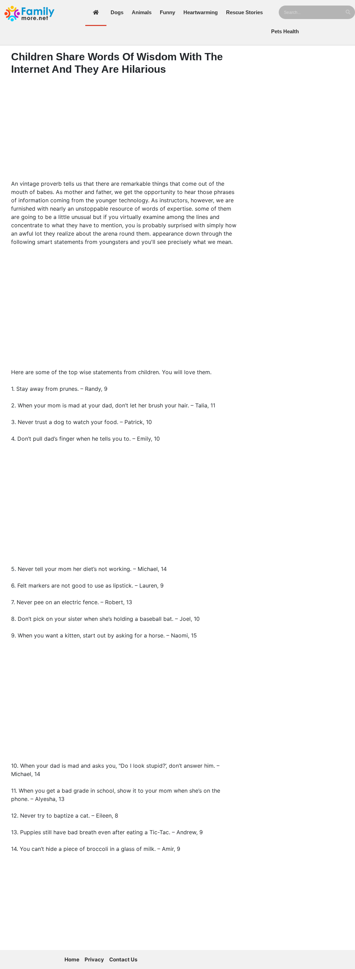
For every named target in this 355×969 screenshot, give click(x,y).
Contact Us (123, 959)
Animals (141, 12)
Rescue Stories (244, 12)
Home (71, 959)
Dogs (117, 12)
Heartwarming (200, 12)
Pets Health (285, 31)
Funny (167, 12)
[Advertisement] (124, 129)
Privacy (94, 959)
